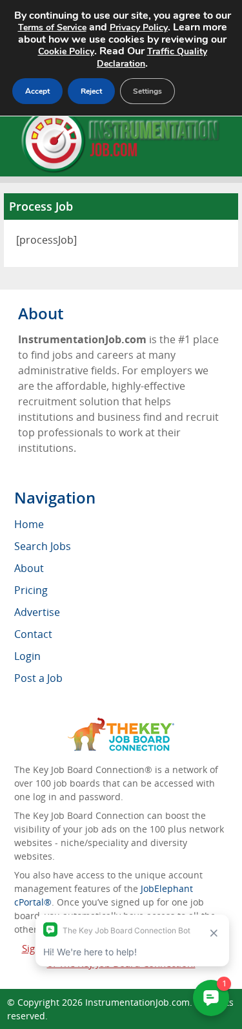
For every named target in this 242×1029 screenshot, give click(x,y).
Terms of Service (52, 27)
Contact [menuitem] (33, 634)
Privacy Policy (139, 27)
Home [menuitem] (29, 524)
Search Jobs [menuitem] (42, 546)
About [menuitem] (29, 568)
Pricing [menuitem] (31, 590)
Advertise (37, 612)
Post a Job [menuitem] (38, 678)
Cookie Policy (66, 51)
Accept (37, 91)
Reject (91, 91)
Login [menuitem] (27, 656)
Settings (147, 91)
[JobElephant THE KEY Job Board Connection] (121, 723)
